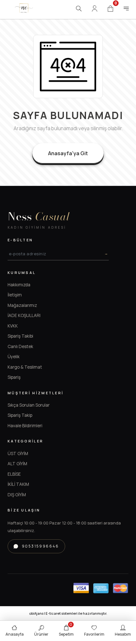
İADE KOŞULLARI (24, 315)
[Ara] (79, 9)
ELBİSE (14, 474)
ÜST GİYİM (18, 453)
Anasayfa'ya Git (68, 153)
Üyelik (14, 356)
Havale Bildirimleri (25, 425)
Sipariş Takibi (20, 336)
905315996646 (40, 546)
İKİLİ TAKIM (18, 484)
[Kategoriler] (126, 9)
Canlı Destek (20, 346)
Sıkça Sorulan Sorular (29, 405)
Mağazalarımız (22, 305)
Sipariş (14, 377)
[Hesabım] (95, 9)
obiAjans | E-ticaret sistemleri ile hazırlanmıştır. (68, 613)
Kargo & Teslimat (25, 367)
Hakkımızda (19, 285)
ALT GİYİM (17, 463)
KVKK (13, 326)
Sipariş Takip (20, 415)
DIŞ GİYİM (17, 495)
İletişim (15, 295)
